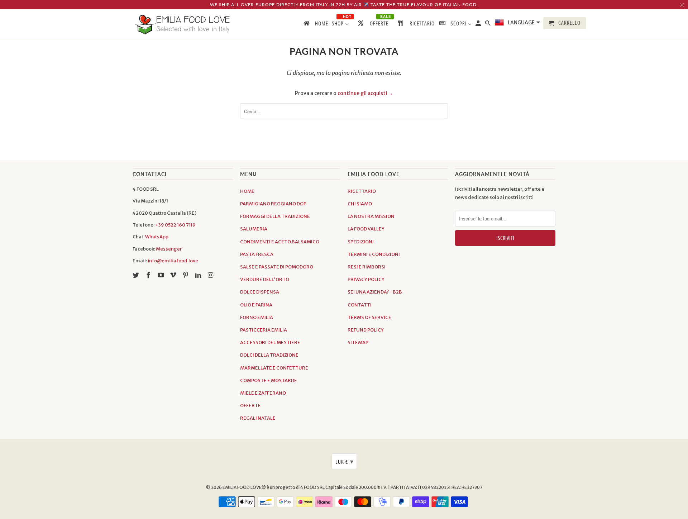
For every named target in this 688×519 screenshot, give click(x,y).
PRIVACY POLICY (366, 279)
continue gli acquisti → (365, 93)
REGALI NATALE (258, 418)
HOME (247, 191)
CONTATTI (360, 305)
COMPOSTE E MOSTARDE (268, 380)
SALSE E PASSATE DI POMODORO (276, 267)
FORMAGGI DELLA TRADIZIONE (275, 216)
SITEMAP (358, 342)
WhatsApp (156, 237)
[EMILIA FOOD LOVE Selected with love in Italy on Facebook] (149, 275)
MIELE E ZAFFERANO (263, 393)
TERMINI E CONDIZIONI (374, 254)
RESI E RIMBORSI (367, 267)
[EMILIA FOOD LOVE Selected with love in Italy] (183, 24)
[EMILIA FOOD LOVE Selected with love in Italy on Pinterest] (186, 275)
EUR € (344, 461)
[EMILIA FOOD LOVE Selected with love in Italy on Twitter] (136, 275)
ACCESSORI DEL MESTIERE (270, 342)
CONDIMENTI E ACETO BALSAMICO (279, 242)
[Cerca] (488, 24)
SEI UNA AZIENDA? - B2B (375, 292)
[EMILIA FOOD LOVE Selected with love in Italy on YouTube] (162, 275)
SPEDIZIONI (361, 242)
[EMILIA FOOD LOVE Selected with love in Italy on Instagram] (211, 275)
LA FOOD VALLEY (366, 229)
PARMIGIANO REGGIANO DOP (273, 204)
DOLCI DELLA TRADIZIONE (269, 355)
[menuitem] (315, 24)
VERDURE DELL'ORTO (264, 279)
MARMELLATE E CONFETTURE (274, 368)
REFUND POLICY (366, 330)
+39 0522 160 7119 (175, 225)
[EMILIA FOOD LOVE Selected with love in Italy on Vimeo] (174, 275)
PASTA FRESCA (256, 254)
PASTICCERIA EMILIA (263, 330)
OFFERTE (250, 406)
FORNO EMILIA (256, 317)
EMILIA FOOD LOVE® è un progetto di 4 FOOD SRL (274, 487)
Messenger (169, 249)
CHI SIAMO (360, 204)
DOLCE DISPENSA (259, 292)
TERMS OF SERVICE (369, 317)
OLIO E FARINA (256, 305)
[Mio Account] (479, 24)
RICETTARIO (362, 191)
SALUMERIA (253, 229)
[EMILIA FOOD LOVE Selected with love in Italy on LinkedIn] (199, 275)
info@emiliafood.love (173, 261)
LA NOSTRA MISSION (371, 216)
